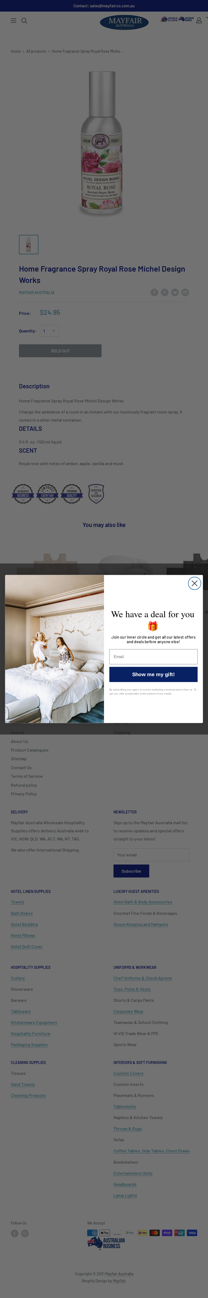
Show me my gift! (153, 674)
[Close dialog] (194, 583)
